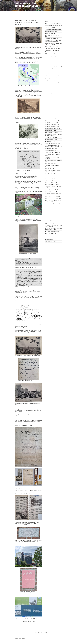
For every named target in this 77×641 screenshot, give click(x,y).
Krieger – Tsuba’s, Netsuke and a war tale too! (52, 176)
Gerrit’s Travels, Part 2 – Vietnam (50, 114)
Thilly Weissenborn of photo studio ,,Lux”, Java (52, 152)
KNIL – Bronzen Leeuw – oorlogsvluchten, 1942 (53, 198)
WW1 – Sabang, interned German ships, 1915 (52, 89)
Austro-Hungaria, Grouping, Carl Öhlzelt (51, 107)
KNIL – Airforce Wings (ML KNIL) (50, 233)
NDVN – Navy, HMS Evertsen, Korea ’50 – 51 (52, 31)
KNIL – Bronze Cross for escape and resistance (53, 112)
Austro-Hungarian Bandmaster (50, 141)
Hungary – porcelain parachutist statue (51, 150)
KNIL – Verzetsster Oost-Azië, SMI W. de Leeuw (53, 23)
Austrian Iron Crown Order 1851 (50, 118)
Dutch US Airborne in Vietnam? (50, 96)
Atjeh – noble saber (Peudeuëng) (50, 168)
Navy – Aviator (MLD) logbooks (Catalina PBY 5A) (53, 66)
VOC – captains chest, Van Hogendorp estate (52, 206)
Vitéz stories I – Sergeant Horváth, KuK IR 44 (52, 128)
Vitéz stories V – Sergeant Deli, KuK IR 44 (52, 122)
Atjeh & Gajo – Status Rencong (50, 180)
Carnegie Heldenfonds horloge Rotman (51, 38)
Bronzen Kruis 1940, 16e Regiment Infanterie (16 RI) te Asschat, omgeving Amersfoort (27, 22)
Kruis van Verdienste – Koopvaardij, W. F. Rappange (53, 25)
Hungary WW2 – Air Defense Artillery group (52, 143)
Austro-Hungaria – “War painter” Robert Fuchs (53, 182)
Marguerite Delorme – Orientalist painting (52, 75)
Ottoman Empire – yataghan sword (51, 137)
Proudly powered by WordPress (20, 638)
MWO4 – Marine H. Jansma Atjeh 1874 (51, 148)
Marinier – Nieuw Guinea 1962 (50, 80)
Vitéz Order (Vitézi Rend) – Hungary (51, 130)
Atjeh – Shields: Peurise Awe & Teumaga (52, 46)
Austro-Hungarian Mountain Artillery (51, 139)
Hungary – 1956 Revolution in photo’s (51, 178)
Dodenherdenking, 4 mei (49, 21)
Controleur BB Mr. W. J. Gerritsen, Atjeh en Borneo (53, 29)
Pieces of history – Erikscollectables (27, 5)
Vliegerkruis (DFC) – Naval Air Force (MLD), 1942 (53, 189)
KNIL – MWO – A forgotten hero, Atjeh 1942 (52, 196)
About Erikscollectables (49, 239)
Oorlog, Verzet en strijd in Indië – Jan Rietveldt (52, 48)
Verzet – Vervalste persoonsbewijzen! (51, 132)
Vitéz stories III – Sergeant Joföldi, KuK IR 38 (52, 126)
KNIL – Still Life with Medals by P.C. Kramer (52, 184)
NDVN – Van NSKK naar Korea (50, 27)
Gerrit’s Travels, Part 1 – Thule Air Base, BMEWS (53, 116)
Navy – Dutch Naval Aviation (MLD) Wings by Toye (53, 82)
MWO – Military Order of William (50, 241)
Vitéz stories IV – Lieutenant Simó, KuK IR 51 (52, 124)
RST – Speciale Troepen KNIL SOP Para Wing (52, 231)
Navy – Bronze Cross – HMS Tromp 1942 (52, 84)
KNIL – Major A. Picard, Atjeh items (51, 163)
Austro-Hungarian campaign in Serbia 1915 (52, 120)
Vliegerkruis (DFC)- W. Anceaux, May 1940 (52, 191)
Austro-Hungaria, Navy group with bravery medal (53, 68)
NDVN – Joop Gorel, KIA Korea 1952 (51, 33)
